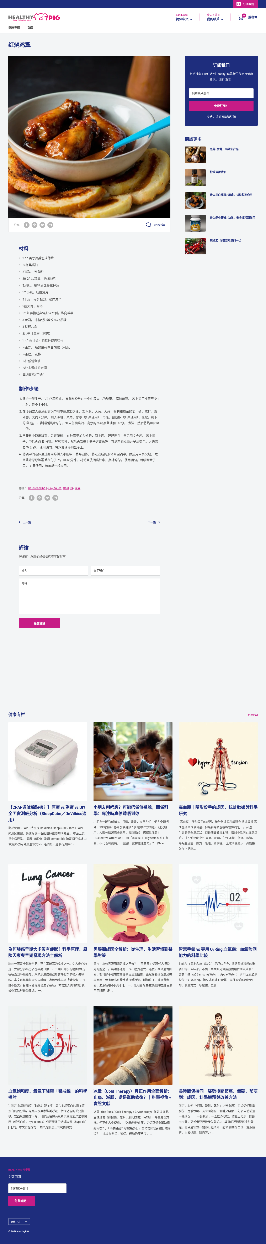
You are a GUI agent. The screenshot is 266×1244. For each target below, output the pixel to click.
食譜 (30, 27)
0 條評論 (159, 225)
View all (253, 715)
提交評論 (39, 623)
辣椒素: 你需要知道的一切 (225, 240)
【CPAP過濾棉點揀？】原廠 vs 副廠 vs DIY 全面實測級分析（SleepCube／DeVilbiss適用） (47, 813)
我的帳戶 (213, 19)
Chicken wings (37, 488)
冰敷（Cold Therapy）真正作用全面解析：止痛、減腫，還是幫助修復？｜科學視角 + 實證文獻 (133, 1097)
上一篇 (27, 522)
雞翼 (77, 488)
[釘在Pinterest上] (34, 225)
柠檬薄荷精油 (218, 171)
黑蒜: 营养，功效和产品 (224, 149)
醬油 (66, 488)
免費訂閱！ (221, 105)
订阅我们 (248, 4)
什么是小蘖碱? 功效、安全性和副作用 (232, 217)
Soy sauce (55, 488)
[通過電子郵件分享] (50, 225)
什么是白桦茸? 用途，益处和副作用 (231, 194)
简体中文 (16, 1221)
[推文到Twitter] (42, 225)
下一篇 (152, 522)
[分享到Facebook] (27, 225)
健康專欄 (14, 27)
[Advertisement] (133, 682)
